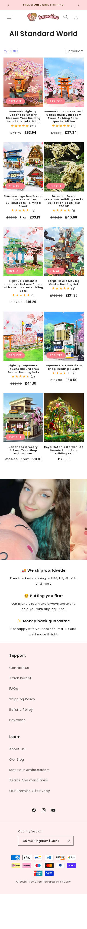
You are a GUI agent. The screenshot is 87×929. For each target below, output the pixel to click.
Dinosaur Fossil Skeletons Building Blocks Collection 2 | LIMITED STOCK (64, 201)
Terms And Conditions (28, 780)
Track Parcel (20, 678)
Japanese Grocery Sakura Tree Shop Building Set (23, 450)
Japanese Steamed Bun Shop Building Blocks (63, 367)
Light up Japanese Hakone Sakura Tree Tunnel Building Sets (23, 369)
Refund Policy (21, 709)
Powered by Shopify (57, 881)
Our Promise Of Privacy (29, 791)
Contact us (19, 667)
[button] (9, 17)
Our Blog (16, 759)
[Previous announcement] (8, 5)
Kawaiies (35, 881)
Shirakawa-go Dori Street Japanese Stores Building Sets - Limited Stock (23, 201)
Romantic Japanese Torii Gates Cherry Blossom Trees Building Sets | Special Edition (63, 116)
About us (17, 749)
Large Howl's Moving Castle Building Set (63, 282)
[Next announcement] (78, 5)
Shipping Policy (22, 699)
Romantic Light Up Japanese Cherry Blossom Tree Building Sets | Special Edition (23, 116)
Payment (17, 720)
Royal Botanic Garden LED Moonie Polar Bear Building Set (63, 450)
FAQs (13, 688)
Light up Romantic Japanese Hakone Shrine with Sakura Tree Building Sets (23, 285)
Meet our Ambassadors (29, 770)
